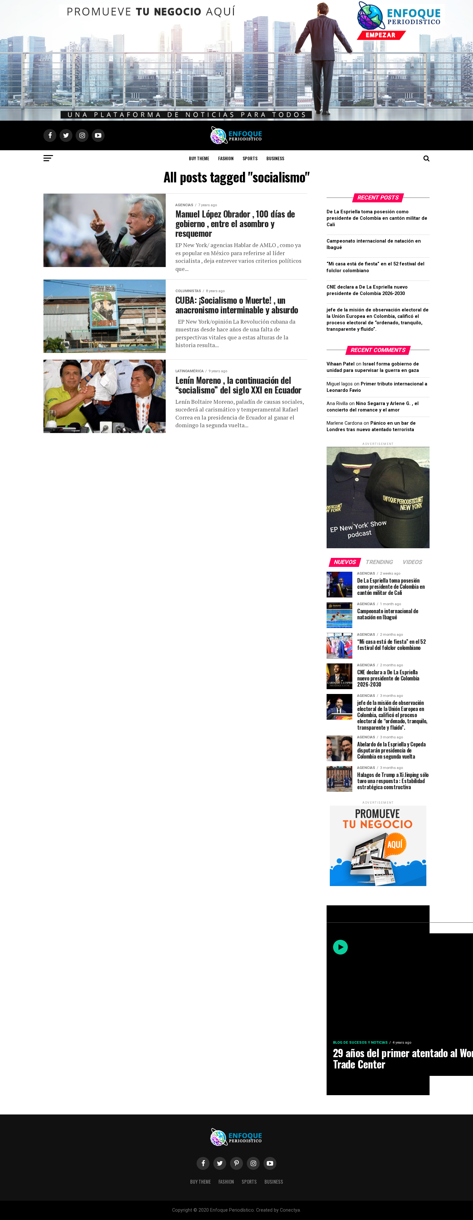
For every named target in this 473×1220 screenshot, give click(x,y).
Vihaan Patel (341, 364)
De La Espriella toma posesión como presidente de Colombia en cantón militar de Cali (377, 218)
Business (275, 158)
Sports (250, 158)
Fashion (226, 158)
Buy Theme (199, 158)
